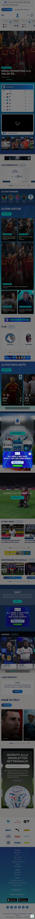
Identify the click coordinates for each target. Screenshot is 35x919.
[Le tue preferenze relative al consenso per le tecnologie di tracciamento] (32, 916)
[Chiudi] (29, 454)
